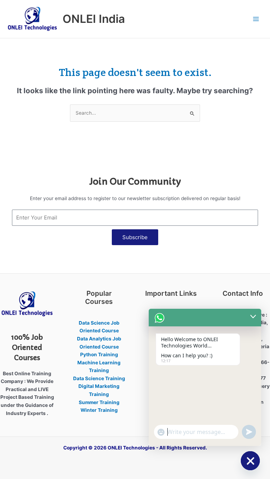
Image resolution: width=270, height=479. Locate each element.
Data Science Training (99, 378)
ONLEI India (94, 19)
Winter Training (99, 410)
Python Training (99, 354)
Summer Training (99, 402)
